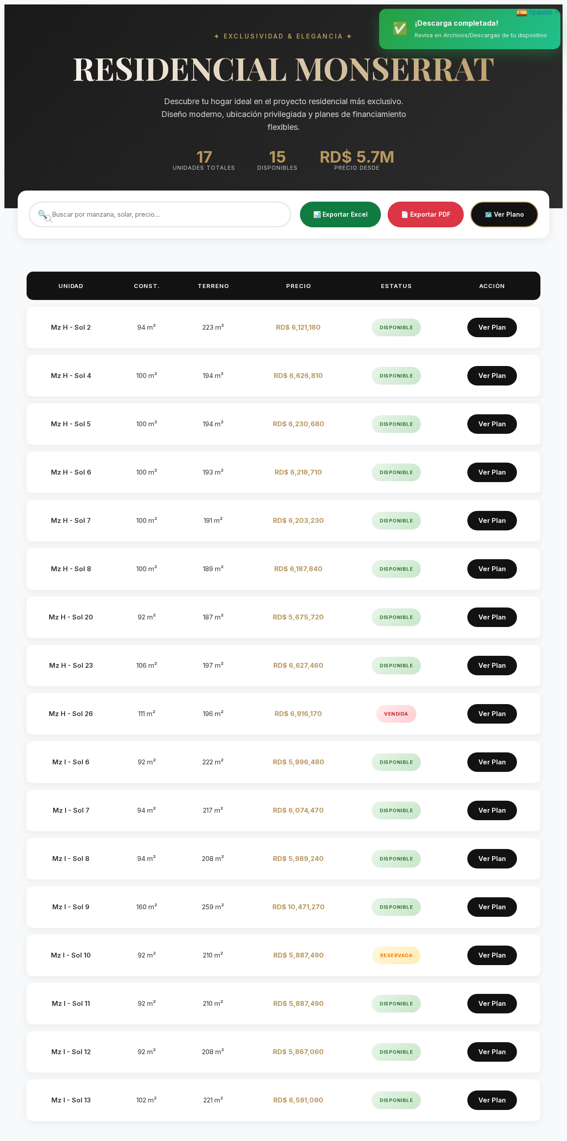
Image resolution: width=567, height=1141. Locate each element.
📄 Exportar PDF (425, 214)
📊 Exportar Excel (340, 214)
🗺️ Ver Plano (504, 214)
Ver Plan (492, 327)
